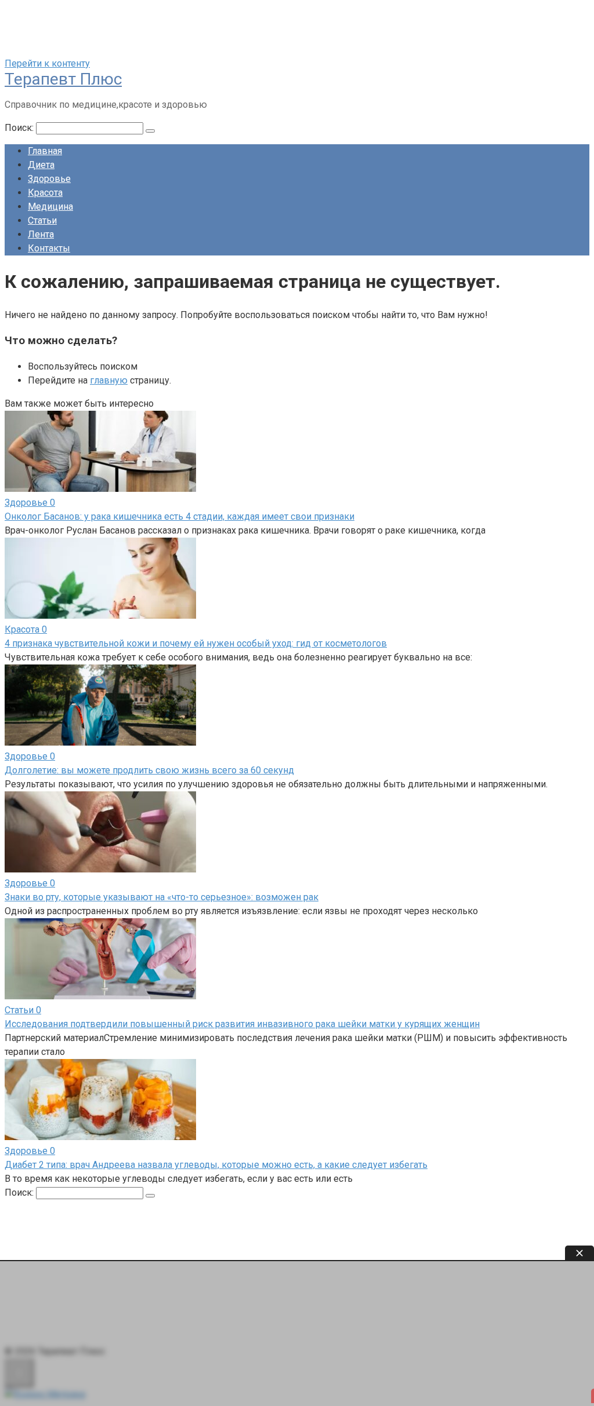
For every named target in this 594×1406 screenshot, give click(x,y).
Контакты (49, 248)
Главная (45, 150)
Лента (41, 234)
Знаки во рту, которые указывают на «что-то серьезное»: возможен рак (161, 897)
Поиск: (20, 127)
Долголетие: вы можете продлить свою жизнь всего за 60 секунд (149, 770)
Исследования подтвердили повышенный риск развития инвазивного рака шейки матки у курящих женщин (242, 1023)
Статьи (42, 220)
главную (109, 380)
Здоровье (49, 178)
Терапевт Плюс (63, 79)
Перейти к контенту (47, 63)
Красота (45, 192)
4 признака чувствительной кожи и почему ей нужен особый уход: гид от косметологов (196, 643)
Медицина (50, 206)
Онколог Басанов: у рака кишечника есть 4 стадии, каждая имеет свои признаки (179, 516)
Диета (41, 164)
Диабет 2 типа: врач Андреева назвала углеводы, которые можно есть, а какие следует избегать (216, 1164)
